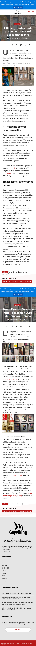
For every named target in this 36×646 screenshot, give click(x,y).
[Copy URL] (29, 45)
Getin (14, 168)
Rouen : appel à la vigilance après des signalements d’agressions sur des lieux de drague (17, 603)
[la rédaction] (8, 38)
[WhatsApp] (21, 45)
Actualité (18, 24)
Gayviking (5, 278)
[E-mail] (25, 45)
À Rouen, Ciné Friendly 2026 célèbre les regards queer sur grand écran (16, 608)
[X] (17, 45)
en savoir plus (18, 7)
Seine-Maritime (23, 272)
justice (10, 272)
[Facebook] (12, 45)
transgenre (5, 274)
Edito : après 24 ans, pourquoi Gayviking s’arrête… (17, 593)
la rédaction (15, 38)
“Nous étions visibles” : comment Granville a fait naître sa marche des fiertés (16, 598)
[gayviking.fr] (16, 11)
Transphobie (7, 173)
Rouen (15, 272)
